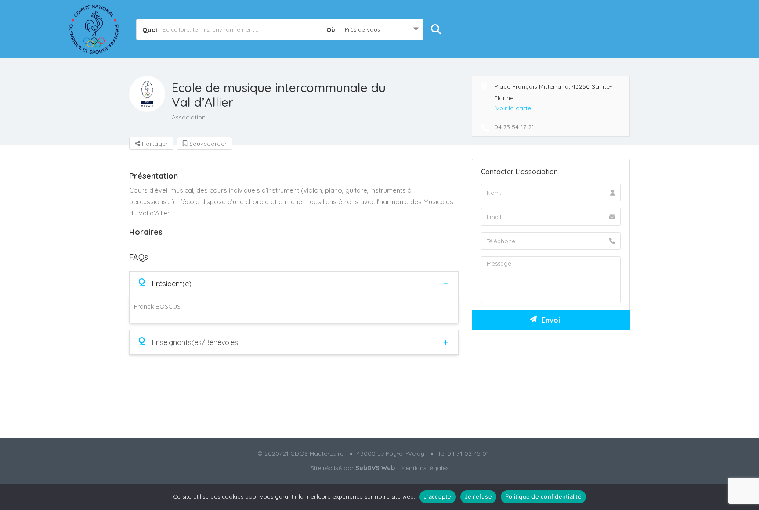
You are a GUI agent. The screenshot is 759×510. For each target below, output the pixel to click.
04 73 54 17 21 (514, 127)
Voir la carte (513, 108)
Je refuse (478, 496)
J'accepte (437, 496)
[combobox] (369, 29)
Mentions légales (425, 468)
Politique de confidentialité (543, 496)
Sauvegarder (207, 143)
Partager (154, 143)
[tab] (294, 283)
